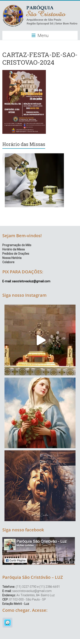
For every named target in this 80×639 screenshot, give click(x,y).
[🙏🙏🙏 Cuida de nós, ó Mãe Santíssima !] (40, 413)
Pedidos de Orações (15, 253)
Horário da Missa (13, 249)
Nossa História (12, 258)
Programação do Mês (16, 245)
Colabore (8, 262)
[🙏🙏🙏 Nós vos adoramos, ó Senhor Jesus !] (40, 340)
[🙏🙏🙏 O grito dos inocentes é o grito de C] (40, 485)
